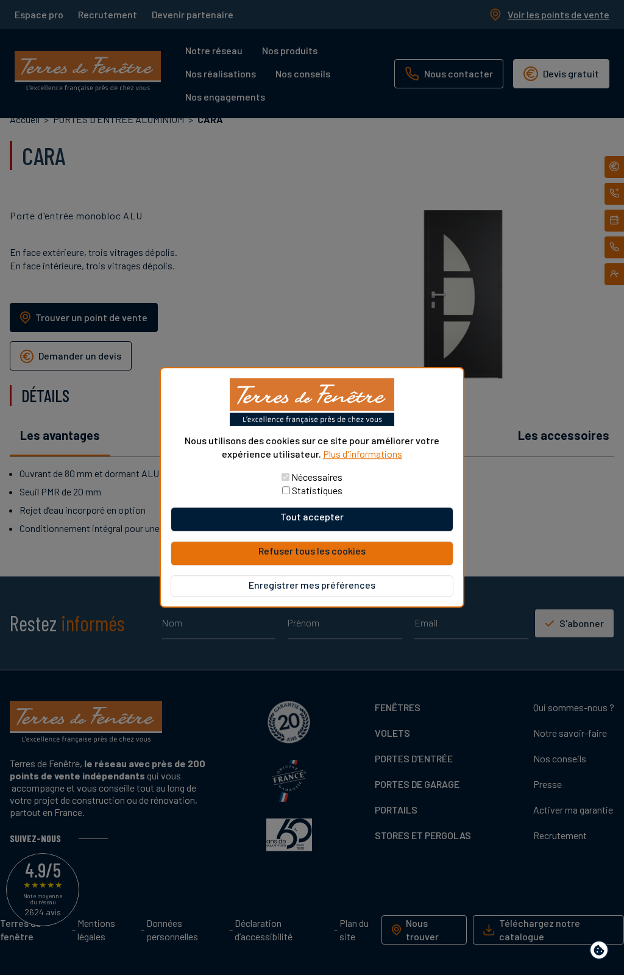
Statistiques (317, 491)
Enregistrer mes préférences (312, 585)
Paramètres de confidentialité (602, 952)
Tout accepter (312, 517)
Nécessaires (316, 477)
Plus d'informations (362, 453)
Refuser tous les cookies (312, 551)
